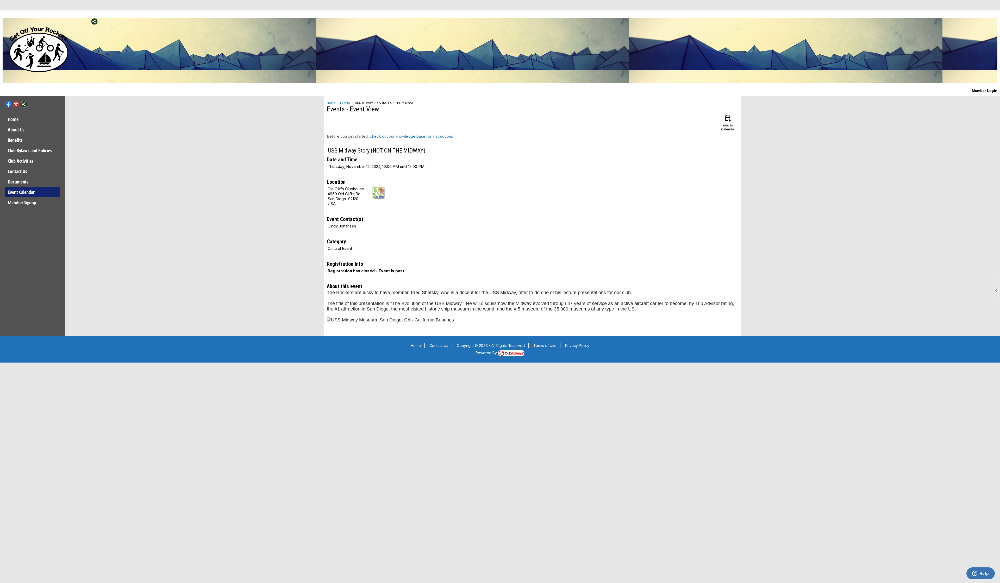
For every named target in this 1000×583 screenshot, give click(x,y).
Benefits (15, 140)
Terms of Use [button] (545, 345)
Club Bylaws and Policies (30, 150)
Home (13, 119)
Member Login (984, 90)
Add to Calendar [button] (728, 122)
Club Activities (20, 161)
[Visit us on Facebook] (79, 21)
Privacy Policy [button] (577, 345)
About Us (16, 129)
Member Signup (22, 202)
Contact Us (17, 171)
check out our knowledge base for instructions (411, 136)
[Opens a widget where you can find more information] (980, 573)
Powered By (487, 353)
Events (345, 103)
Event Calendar (21, 192)
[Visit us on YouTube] (86, 21)
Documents (18, 182)
